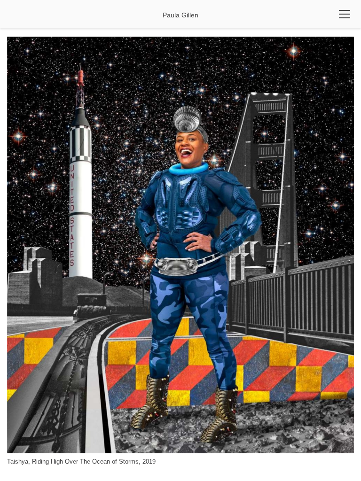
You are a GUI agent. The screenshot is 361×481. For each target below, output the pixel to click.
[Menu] (344, 14)
